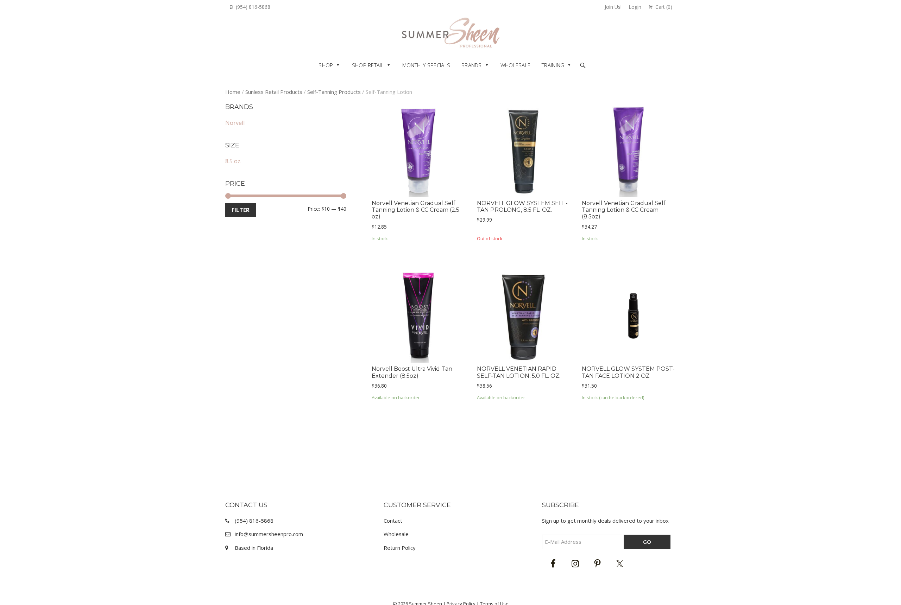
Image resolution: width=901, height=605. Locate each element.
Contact (393, 520)
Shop (326, 65)
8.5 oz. (233, 161)
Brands (471, 65)
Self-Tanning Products (334, 91)
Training (553, 65)
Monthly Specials (426, 65)
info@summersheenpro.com (269, 533)
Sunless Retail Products (273, 91)
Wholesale (515, 65)
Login (635, 7)
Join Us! (613, 7)
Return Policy (400, 547)
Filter (241, 210)
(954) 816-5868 (253, 7)
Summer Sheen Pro (451, 33)
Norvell (235, 123)
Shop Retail (368, 65)
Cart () (663, 7)
